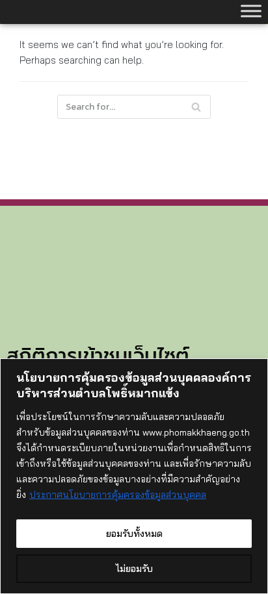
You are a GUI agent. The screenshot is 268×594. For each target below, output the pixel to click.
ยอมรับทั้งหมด (134, 533)
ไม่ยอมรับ (134, 569)
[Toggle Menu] (251, 11)
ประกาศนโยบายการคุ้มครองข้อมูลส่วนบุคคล (117, 495)
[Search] (196, 107)
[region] (134, 476)
